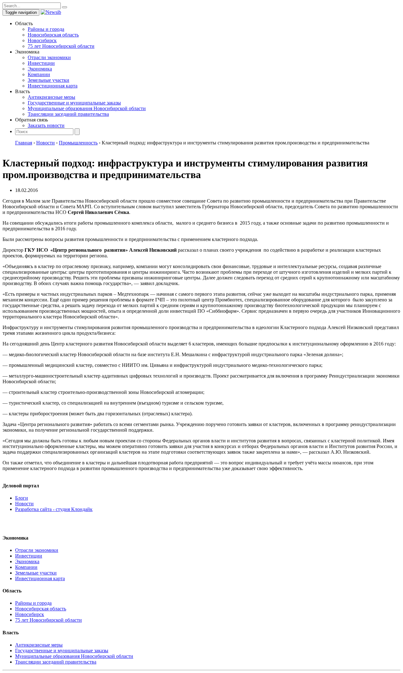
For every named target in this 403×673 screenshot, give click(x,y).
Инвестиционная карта (52, 85)
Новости (24, 503)
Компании (39, 74)
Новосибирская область (53, 34)
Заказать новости (46, 125)
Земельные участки (48, 80)
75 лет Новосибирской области (61, 46)
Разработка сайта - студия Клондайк (54, 509)
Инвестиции (41, 63)
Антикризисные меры (51, 97)
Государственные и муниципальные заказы (74, 102)
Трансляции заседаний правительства (68, 114)
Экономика (40, 68)
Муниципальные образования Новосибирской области (87, 108)
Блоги (21, 498)
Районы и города (46, 29)
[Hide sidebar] (64, 7)
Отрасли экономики (49, 57)
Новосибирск (42, 40)
